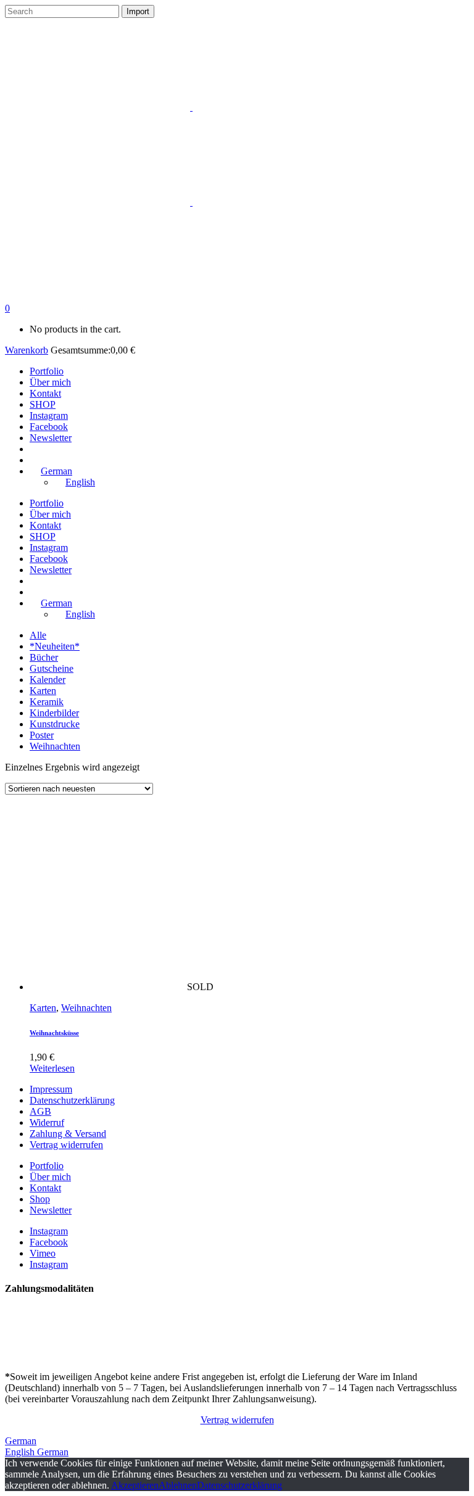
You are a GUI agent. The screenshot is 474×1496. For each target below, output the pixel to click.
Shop (40, 1199)
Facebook (49, 1242)
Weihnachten (55, 746)
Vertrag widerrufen (66, 1144)
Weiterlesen (52, 1068)
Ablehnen (178, 1485)
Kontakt (45, 1188)
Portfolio (47, 1165)
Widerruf (47, 1122)
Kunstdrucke (55, 724)
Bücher (44, 657)
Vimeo (43, 1253)
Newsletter (51, 1210)
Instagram (49, 1231)
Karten (43, 690)
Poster (42, 735)
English (21, 1452)
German (20, 1441)
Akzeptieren (135, 1485)
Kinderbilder (54, 713)
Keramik (47, 701)
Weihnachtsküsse (54, 1032)
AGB (40, 1111)
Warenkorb (26, 350)
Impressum (51, 1089)
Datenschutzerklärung (72, 1100)
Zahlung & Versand (68, 1133)
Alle (38, 635)
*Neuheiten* (55, 646)
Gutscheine (51, 668)
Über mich (50, 1177)
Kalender (47, 679)
